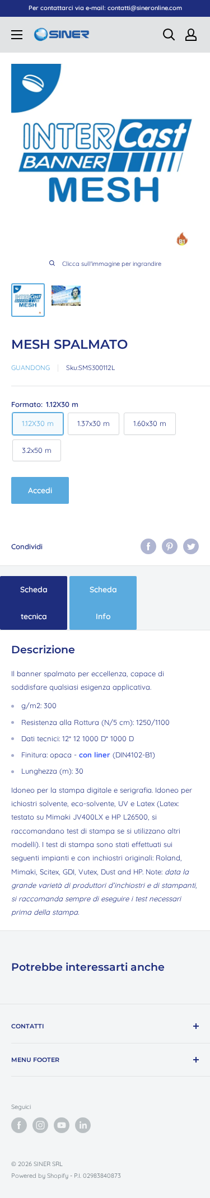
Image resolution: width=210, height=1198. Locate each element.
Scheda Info (103, 602)
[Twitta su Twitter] (191, 546)
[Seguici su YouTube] (61, 1125)
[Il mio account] (191, 35)
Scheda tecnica (34, 602)
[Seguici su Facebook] (19, 1125)
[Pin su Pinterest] (170, 546)
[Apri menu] (16, 34)
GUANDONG (30, 367)
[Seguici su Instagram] (40, 1125)
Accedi (40, 490)
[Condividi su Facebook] (148, 546)
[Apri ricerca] (169, 35)
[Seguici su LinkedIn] (83, 1125)
